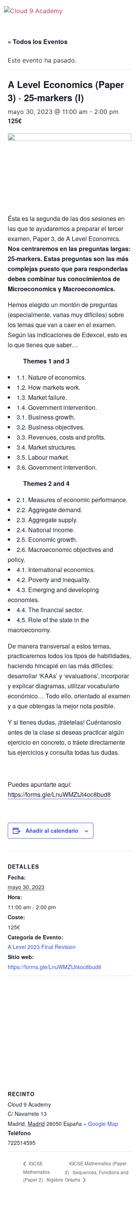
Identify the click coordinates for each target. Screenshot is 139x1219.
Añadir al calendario (51, 830)
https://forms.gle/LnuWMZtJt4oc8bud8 (59, 794)
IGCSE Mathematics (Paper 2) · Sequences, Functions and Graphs (97, 1171)
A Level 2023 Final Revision (42, 947)
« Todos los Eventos (38, 41)
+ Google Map (100, 1123)
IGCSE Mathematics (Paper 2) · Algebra (43, 1171)
